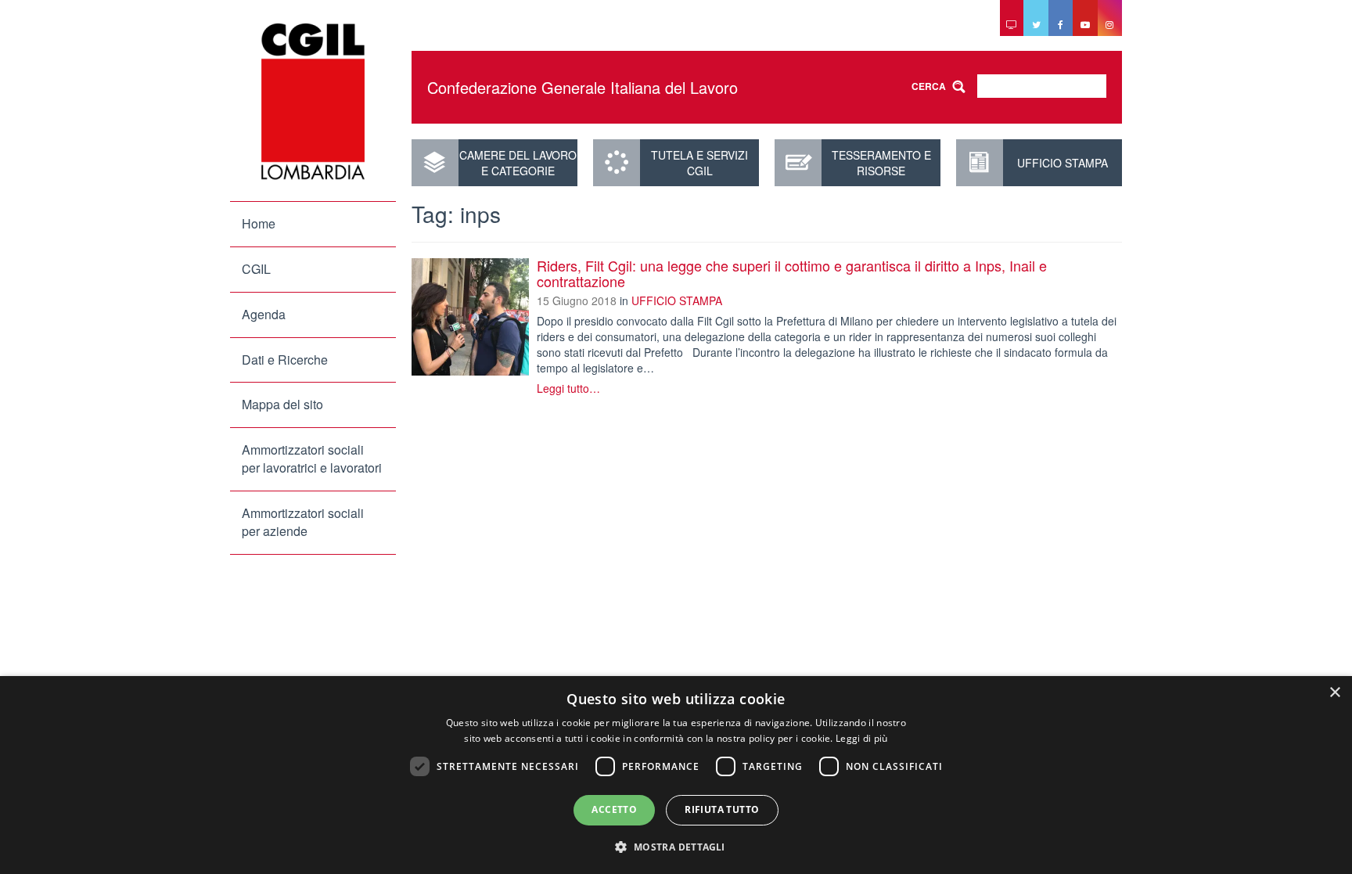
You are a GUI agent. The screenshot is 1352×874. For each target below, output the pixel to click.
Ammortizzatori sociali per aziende (303, 522)
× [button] (1334, 693)
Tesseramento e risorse (881, 162)
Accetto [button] (614, 809)
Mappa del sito (282, 404)
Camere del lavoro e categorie (518, 162)
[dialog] (676, 775)
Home (258, 223)
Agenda (264, 314)
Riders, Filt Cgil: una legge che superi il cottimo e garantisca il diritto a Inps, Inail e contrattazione (792, 273)
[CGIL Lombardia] (313, 101)
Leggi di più (862, 738)
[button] (676, 846)
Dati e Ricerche (285, 360)
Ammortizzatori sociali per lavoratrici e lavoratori (312, 459)
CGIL (256, 269)
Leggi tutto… (568, 388)
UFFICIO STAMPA (1062, 163)
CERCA (929, 86)
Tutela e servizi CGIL (699, 162)
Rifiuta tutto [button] (722, 809)
